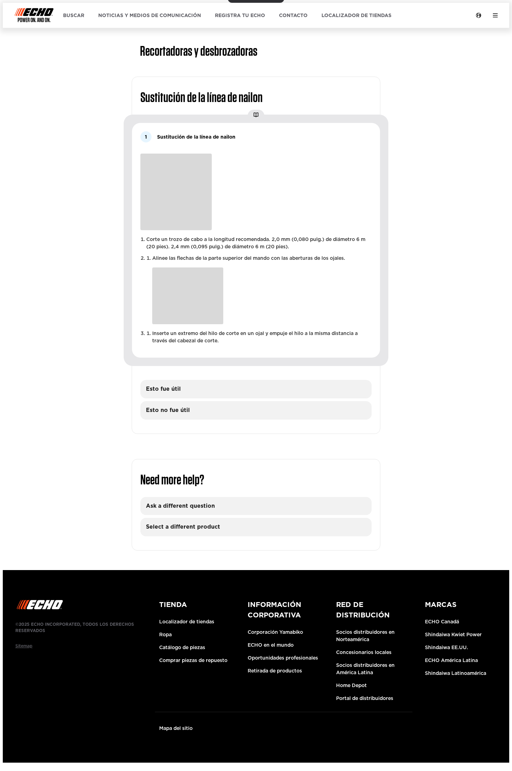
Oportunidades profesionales (283, 658)
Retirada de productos (275, 670)
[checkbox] (256, 389)
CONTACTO (293, 15)
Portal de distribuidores (364, 698)
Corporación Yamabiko (275, 632)
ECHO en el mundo (271, 645)
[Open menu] (495, 15)
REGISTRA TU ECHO (240, 15)
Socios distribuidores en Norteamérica (365, 635)
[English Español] (478, 15)
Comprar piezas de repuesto (193, 660)
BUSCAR (73, 15)
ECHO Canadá (442, 621)
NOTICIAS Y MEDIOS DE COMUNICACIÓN (149, 15)
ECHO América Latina (451, 660)
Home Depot (351, 685)
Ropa (165, 634)
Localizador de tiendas (186, 621)
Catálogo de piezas (182, 647)
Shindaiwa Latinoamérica (455, 673)
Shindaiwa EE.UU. (446, 647)
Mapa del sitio (176, 728)
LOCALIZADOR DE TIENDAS (356, 15)
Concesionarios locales (363, 652)
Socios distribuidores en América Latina (365, 668)
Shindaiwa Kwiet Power (453, 634)
